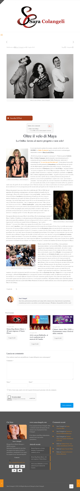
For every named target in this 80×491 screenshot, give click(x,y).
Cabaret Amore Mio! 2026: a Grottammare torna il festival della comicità (63, 331)
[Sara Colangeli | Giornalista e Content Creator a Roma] (40, 16)
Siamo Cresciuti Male (67, 449)
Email (31, 382)
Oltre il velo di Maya (33, 128)
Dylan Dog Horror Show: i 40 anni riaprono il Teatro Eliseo (16, 331)
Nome (9, 382)
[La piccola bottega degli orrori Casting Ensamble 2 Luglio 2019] (1, 483)
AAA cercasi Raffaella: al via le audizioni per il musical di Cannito (39, 337)
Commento (10, 360)
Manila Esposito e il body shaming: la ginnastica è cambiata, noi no (38, 450)
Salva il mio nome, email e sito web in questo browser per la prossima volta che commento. (33, 390)
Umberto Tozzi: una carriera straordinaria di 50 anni (65, 438)
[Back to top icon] (71, 486)
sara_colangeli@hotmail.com (17, 462)
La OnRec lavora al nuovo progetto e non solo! (41, 130)
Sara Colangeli (20, 47)
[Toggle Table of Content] (49, 126)
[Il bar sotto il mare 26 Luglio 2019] (78, 483)
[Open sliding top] (2, 2)
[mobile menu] (1, 34)
